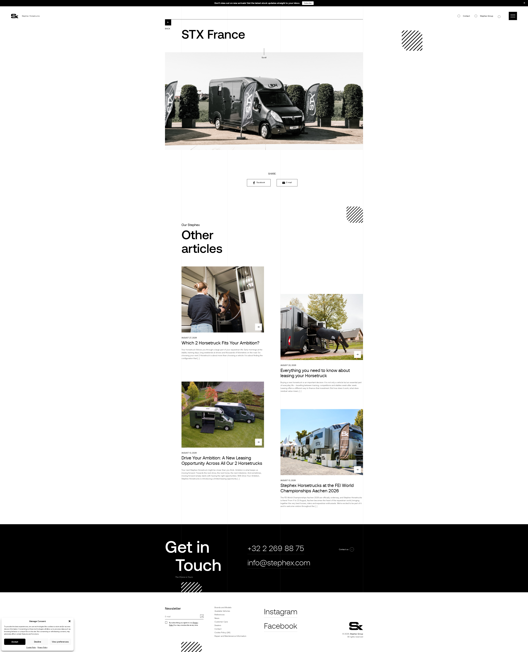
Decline (37, 642)
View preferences (60, 642)
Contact (466, 16)
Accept (14, 642)
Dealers (218, 625)
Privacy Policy (42, 647)
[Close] (522, 4)
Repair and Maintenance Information (230, 636)
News (217, 618)
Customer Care (221, 622)
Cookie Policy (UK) (222, 632)
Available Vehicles (222, 611)
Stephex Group (486, 16)
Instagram (280, 611)
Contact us (343, 549)
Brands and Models (223, 607)
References (220, 614)
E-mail (289, 182)
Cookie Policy (31, 647)
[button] (69, 621)
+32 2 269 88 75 (276, 548)
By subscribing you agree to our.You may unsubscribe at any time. (183, 624)
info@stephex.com (279, 562)
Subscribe (308, 3)
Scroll (264, 57)
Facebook (260, 182)
